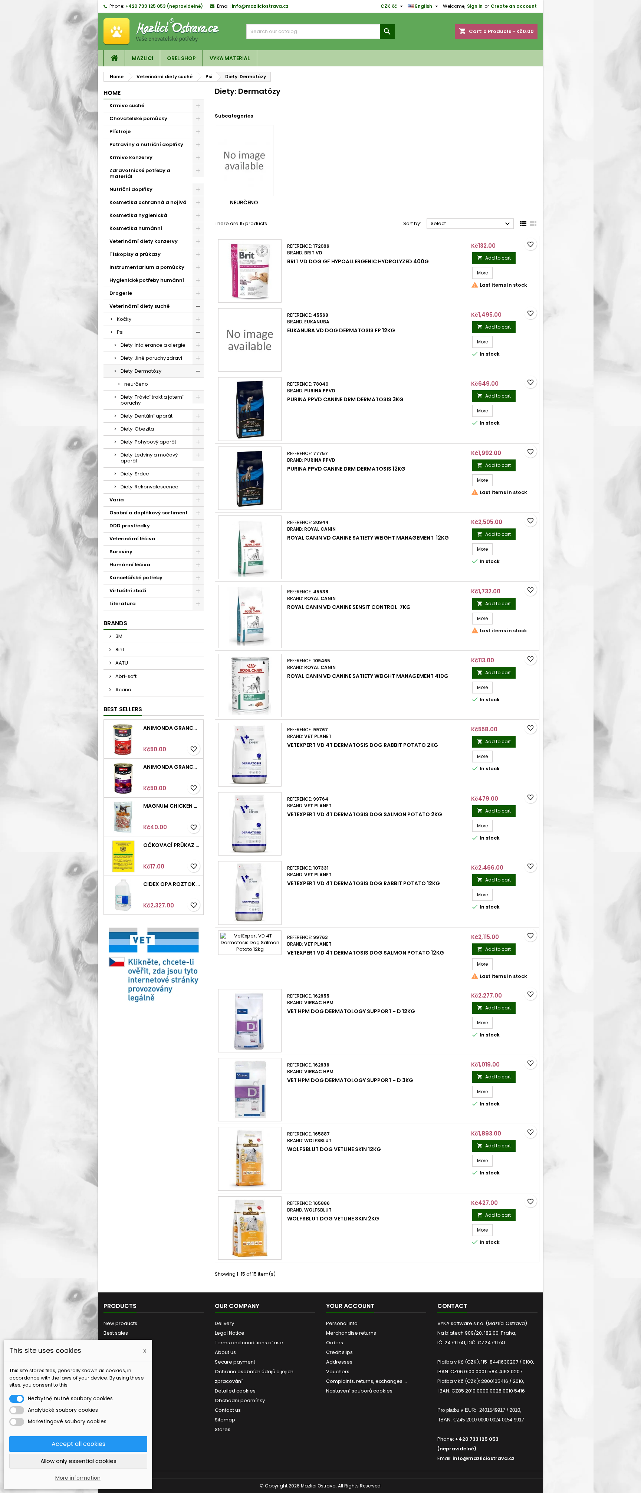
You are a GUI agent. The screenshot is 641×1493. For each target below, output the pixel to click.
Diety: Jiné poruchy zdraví (151, 358)
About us (225, 1352)
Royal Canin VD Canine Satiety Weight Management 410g (367, 676)
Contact (452, 1306)
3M (118, 636)
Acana (122, 689)
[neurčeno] (244, 160)
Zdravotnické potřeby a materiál (139, 173)
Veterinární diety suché (139, 306)
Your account (350, 1306)
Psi (120, 332)
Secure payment (235, 1361)
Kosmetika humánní (135, 228)
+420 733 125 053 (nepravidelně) (164, 6)
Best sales (115, 1333)
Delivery (224, 1323)
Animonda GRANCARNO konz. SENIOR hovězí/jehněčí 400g (171, 767)
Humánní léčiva (129, 564)
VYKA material (230, 58)
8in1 (119, 649)
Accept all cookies (78, 1444)
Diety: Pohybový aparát (148, 441)
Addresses (339, 1361)
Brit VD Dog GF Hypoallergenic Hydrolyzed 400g (358, 261)
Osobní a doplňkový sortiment (148, 512)
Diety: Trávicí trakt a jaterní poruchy (152, 399)
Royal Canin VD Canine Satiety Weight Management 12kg (368, 537)
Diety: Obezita (137, 428)
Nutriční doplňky (130, 189)
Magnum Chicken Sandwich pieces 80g (171, 806)
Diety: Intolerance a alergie (153, 345)
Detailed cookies (235, 1390)
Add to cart (494, 258)
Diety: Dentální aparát (146, 415)
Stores (222, 1429)
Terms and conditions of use (249, 1342)
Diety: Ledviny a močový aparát (149, 457)
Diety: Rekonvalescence (149, 486)
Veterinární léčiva (132, 538)
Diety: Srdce (135, 473)
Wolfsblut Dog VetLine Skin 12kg (334, 1149)
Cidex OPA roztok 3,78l (171, 884)
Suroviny (120, 551)
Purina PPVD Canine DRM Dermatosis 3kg (345, 399)
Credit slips (339, 1352)
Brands (115, 623)
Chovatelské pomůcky (138, 118)
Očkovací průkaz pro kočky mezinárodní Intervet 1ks (171, 845)
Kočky (124, 319)
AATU (121, 662)
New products (120, 1323)
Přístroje (120, 131)
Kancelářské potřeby (135, 577)
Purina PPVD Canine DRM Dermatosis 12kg (346, 468)
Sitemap (225, 1419)
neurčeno (136, 384)
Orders (334, 1342)
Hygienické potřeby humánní (146, 280)
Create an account (514, 6)
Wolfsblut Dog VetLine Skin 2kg (333, 1218)
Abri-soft (125, 676)
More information (78, 1478)
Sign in (475, 6)
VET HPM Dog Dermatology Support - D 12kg (351, 1011)
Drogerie (120, 293)
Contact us (228, 1410)
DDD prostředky (129, 525)
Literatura (122, 603)
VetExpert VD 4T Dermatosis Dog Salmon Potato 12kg (365, 952)
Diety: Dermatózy (141, 371)
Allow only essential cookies (78, 1461)
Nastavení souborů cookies (359, 1390)
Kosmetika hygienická (138, 215)
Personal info (342, 1323)
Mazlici (142, 58)
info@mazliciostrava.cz (260, 6)
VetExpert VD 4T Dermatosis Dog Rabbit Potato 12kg (363, 883)
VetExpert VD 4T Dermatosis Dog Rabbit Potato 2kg (362, 745)
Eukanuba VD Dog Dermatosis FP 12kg (341, 330)
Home (112, 93)
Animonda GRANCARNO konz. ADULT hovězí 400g (171, 728)
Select (471, 224)
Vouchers (337, 1371)
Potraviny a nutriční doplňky (146, 144)
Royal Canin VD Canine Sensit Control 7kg (349, 607)
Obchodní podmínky (240, 1400)
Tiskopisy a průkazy (135, 254)
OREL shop (181, 58)
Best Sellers (122, 709)
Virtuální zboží (127, 590)
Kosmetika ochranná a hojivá (148, 202)
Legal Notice (229, 1333)
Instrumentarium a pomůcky (146, 267)
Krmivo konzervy (130, 157)
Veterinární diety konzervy (143, 241)
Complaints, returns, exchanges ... (366, 1381)
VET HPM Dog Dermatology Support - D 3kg (350, 1080)
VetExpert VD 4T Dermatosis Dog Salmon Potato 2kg (364, 814)
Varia (116, 499)
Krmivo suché (126, 105)
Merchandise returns (351, 1333)
